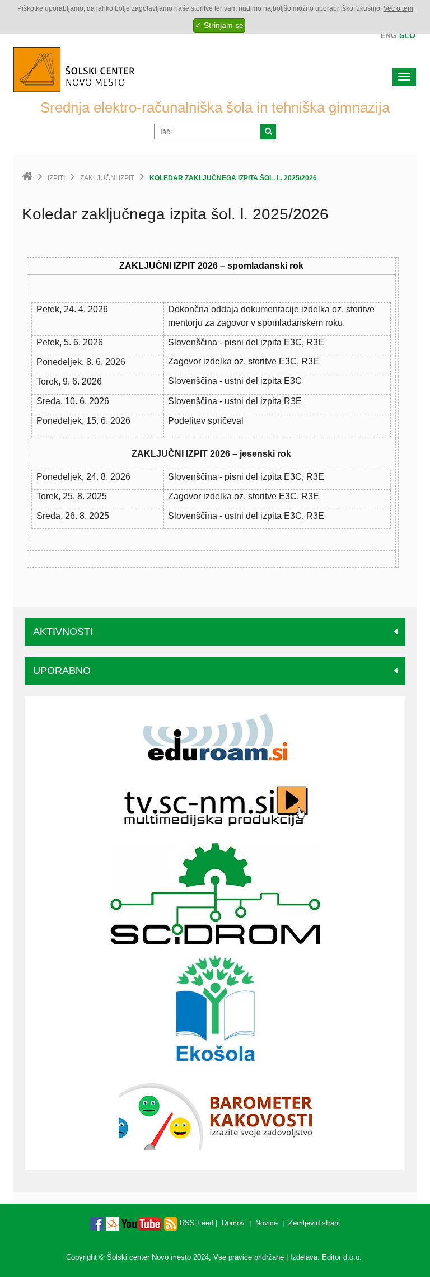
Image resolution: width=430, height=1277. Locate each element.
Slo (407, 35)
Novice (266, 1223)
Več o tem (398, 8)
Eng (388, 35)
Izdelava (303, 1257)
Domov (233, 1223)
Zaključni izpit (107, 178)
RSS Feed (195, 1223)
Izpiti (56, 178)
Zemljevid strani (314, 1223)
